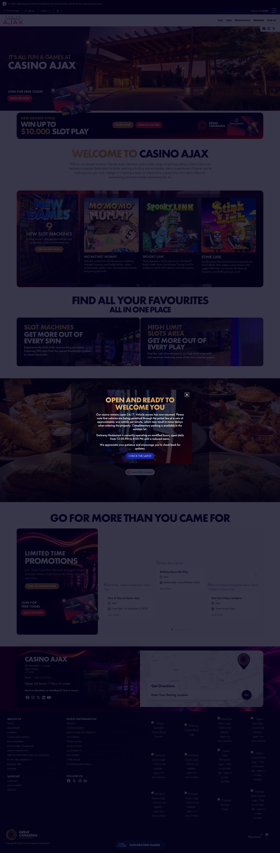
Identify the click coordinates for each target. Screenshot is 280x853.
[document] (140, 426)
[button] (187, 394)
